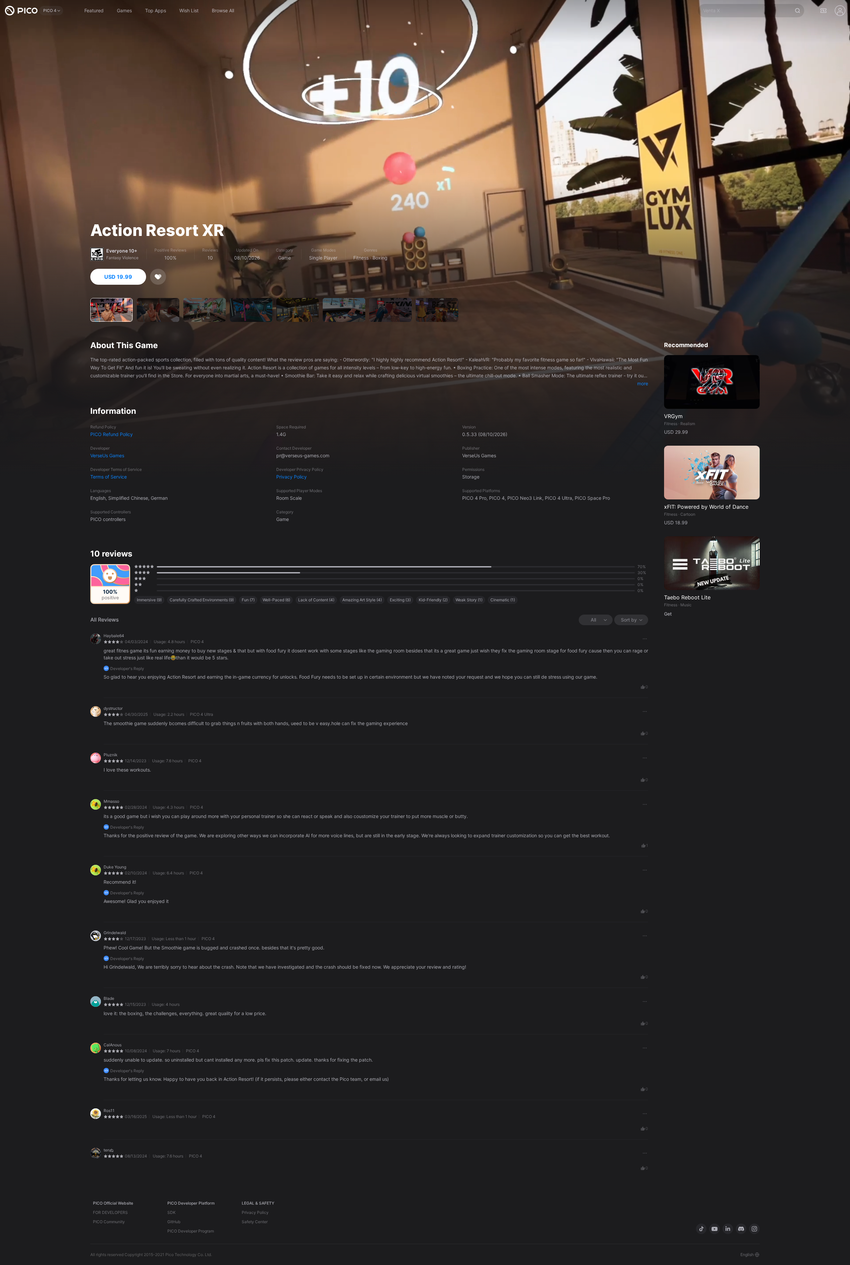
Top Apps (155, 10)
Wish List (189, 10)
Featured (94, 10)
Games (124, 10)
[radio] (135, 566)
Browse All (223, 10)
